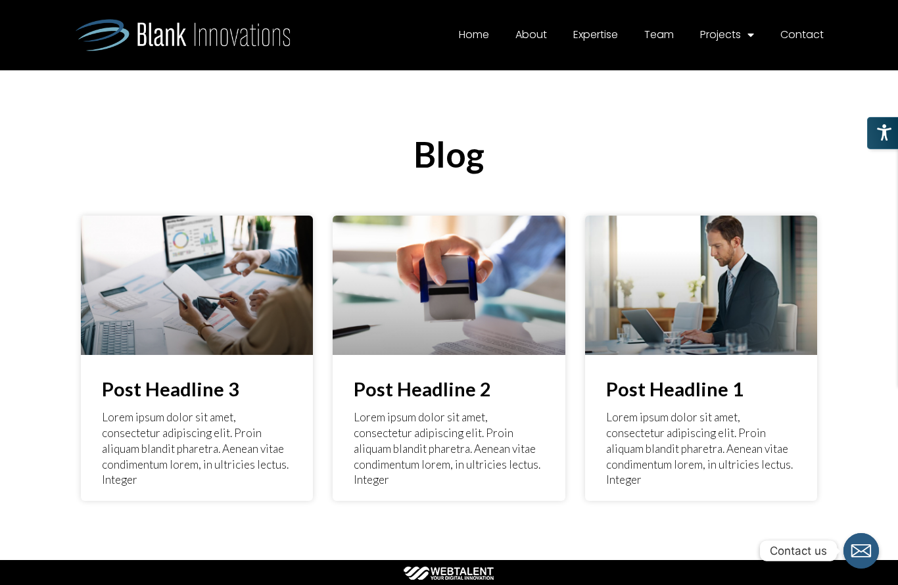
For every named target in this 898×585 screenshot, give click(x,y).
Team (659, 34)
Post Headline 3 (170, 388)
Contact (802, 34)
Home (474, 34)
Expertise (595, 34)
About (531, 34)
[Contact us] (861, 551)
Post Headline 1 (675, 388)
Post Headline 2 (422, 388)
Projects (720, 34)
